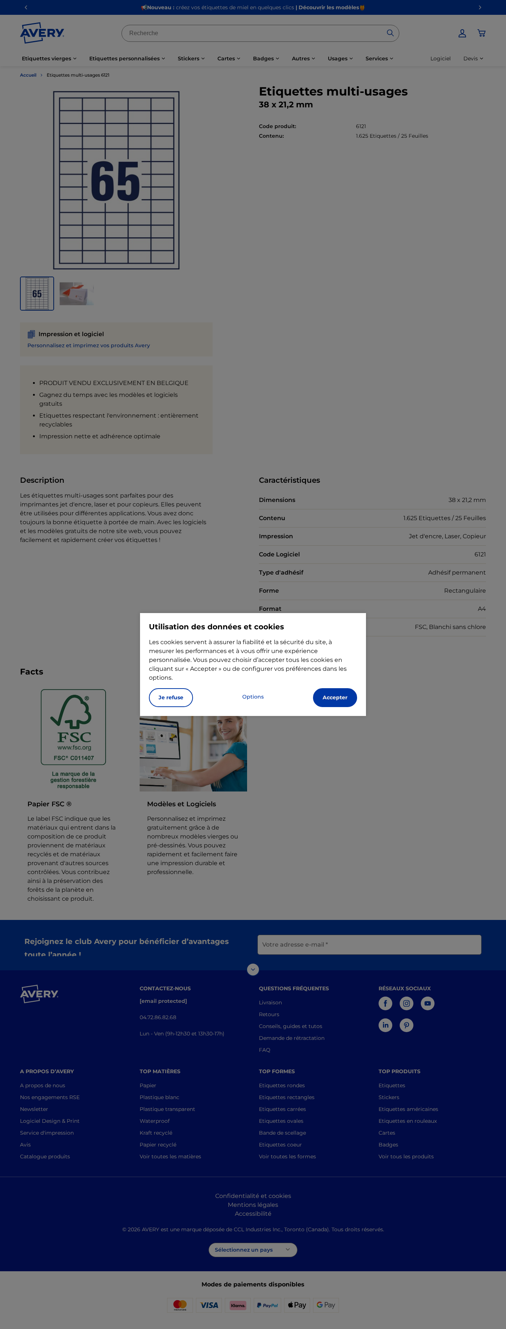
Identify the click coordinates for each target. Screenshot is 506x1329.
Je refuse (171, 697)
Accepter (335, 697)
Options (253, 696)
